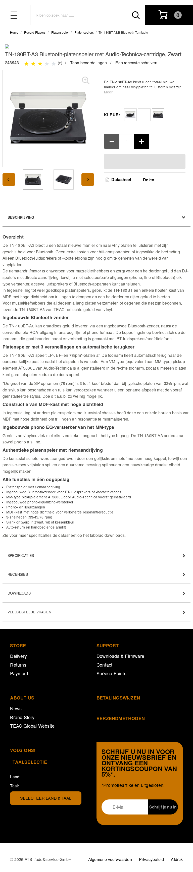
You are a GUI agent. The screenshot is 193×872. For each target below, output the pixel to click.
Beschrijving (21, 217)
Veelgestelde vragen (29, 611)
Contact (104, 664)
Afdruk (177, 859)
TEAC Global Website (32, 725)
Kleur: (112, 115)
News (16, 708)
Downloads (19, 593)
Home (14, 32)
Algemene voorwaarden (110, 859)
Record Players (34, 32)
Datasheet (120, 179)
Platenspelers (84, 32)
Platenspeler (60, 32)
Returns (18, 664)
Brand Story (22, 717)
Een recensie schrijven (136, 63)
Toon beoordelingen (88, 63)
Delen (148, 180)
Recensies (18, 574)
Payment (19, 673)
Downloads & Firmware (120, 656)
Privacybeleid (151, 859)
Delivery (18, 656)
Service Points (111, 673)
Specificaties (21, 555)
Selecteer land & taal (45, 798)
